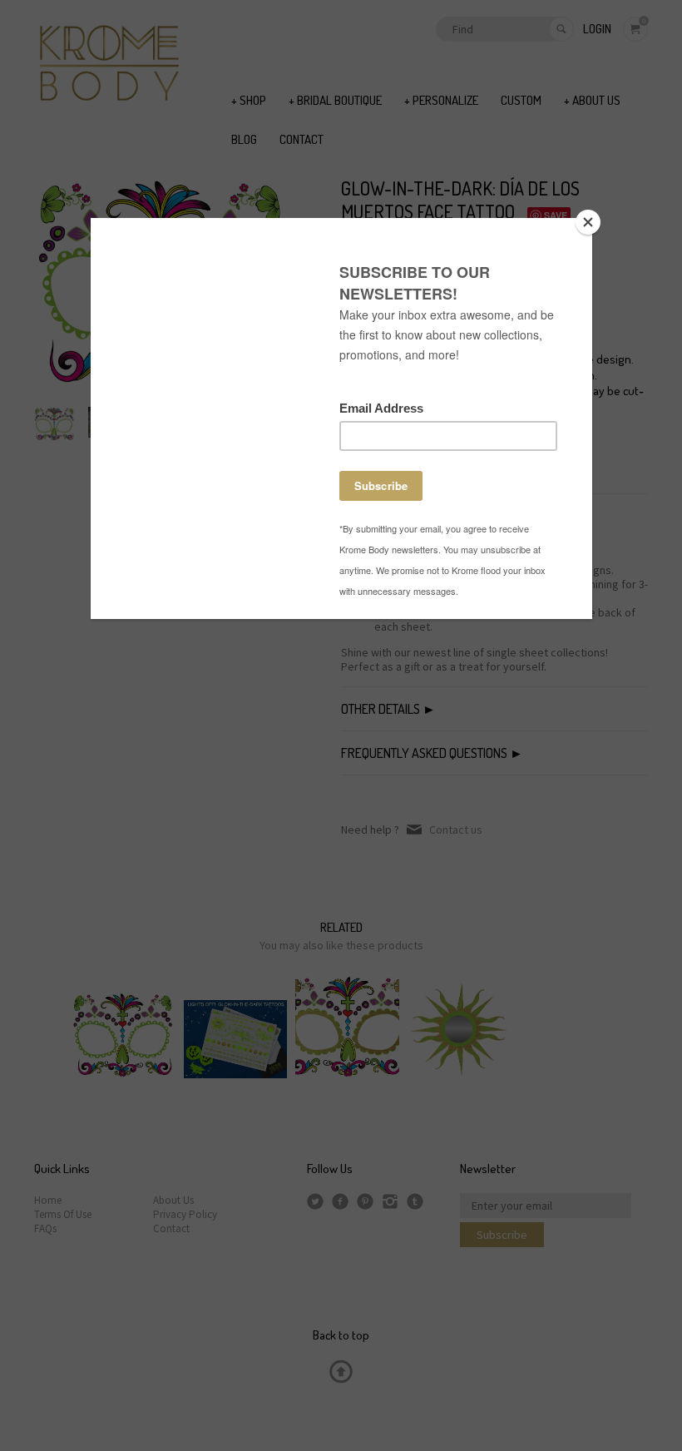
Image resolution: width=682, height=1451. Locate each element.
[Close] (588, 222)
